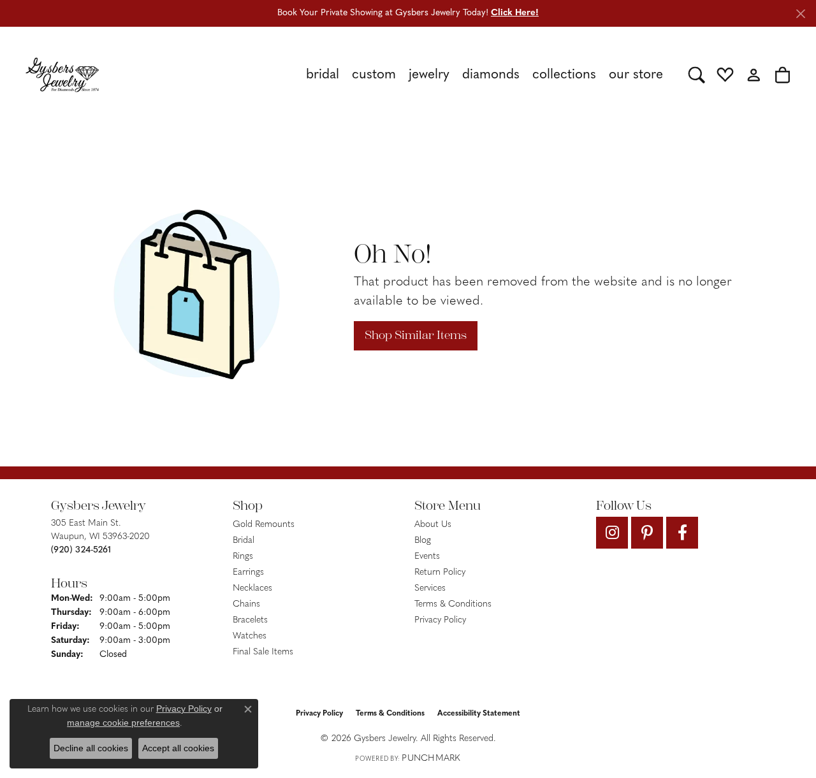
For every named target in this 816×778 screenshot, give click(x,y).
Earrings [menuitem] (248, 572)
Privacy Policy (440, 620)
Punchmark (431, 758)
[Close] (800, 14)
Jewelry (429, 75)
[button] (696, 74)
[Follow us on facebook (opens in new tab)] (682, 533)
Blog (422, 540)
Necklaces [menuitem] (252, 588)
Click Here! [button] (515, 13)
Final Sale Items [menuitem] (263, 652)
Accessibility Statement (478, 713)
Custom (374, 75)
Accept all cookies (178, 748)
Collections (564, 75)
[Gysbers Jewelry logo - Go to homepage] (62, 74)
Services (430, 588)
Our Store (636, 75)
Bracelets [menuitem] (250, 620)
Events (427, 556)
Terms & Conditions (453, 604)
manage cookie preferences (123, 722)
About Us (432, 524)
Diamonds (491, 75)
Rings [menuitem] (243, 556)
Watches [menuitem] (249, 636)
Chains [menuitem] (246, 604)
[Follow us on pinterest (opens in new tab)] (647, 533)
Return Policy (439, 572)
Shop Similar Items (416, 335)
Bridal (322, 75)
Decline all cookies (91, 748)
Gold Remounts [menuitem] (264, 524)
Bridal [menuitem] (243, 540)
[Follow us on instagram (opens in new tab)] (612, 533)
